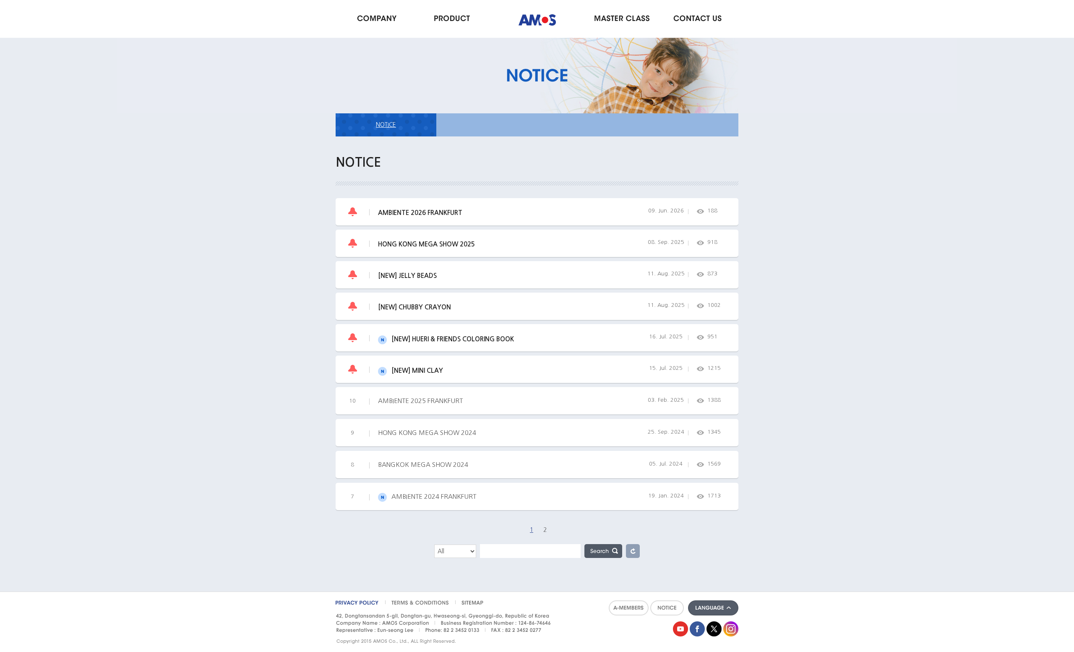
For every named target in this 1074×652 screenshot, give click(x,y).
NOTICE (386, 125)
